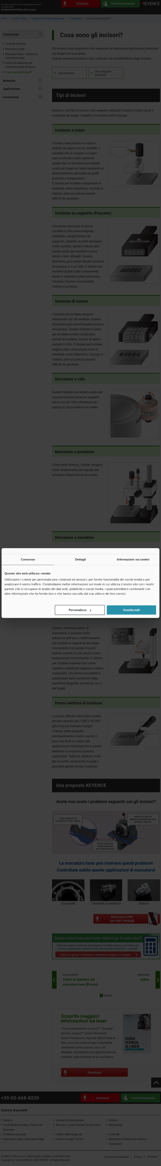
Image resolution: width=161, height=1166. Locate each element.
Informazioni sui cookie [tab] (133, 559)
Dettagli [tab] (80, 559)
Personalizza (77, 610)
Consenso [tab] (28, 559)
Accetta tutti (131, 610)
